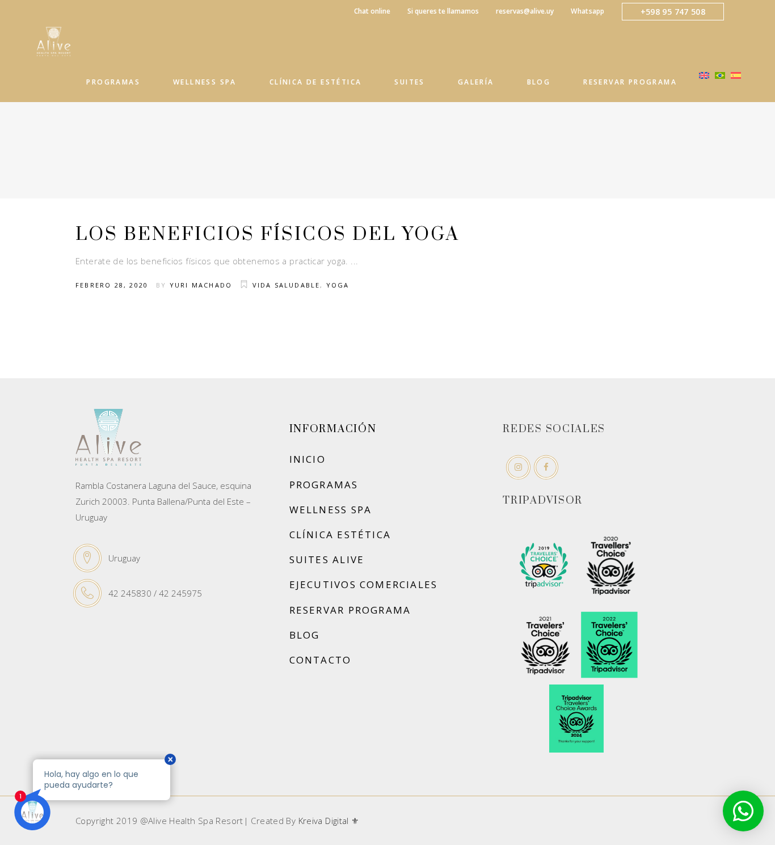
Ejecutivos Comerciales (363, 584)
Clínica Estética (340, 534)
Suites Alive (327, 559)
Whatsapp (587, 11)
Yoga (337, 285)
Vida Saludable (286, 285)
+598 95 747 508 (673, 11)
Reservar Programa (350, 609)
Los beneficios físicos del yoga (267, 234)
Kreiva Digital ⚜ (328, 820)
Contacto (320, 659)
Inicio (307, 459)
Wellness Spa (330, 509)
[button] (743, 811)
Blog (304, 634)
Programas (324, 484)
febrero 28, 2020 (111, 285)
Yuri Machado (201, 285)
